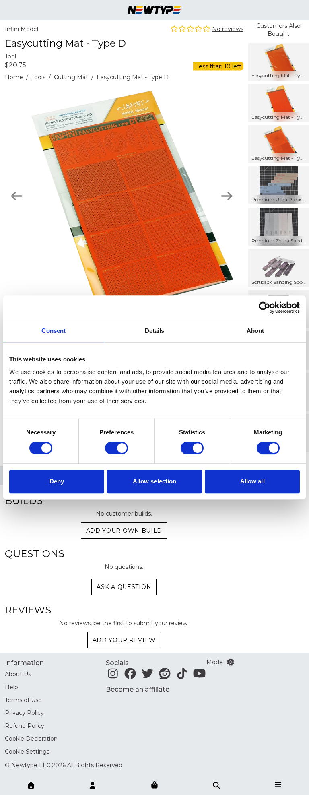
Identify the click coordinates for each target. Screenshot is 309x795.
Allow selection (155, 481)
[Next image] (227, 196)
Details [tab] (155, 330)
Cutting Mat (71, 77)
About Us (18, 674)
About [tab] (255, 330)
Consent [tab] (53, 330)
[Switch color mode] (230, 662)
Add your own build (124, 530)
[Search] (216, 784)
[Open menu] (278, 784)
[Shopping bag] (154, 785)
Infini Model (21, 29)
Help (11, 687)
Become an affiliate (137, 689)
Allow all (252, 481)
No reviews (227, 29)
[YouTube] (199, 675)
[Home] (31, 784)
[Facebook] (130, 675)
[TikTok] (182, 675)
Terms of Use (23, 700)
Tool (10, 56)
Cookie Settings (27, 751)
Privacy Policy (24, 713)
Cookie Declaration (31, 738)
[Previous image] (17, 196)
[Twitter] (147, 675)
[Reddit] (165, 675)
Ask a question (124, 587)
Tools (38, 77)
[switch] (116, 448)
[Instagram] (113, 675)
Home (14, 77)
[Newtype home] (154, 10)
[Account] (92, 784)
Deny (56, 481)
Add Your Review (124, 640)
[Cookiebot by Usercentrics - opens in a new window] (264, 307)
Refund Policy (24, 725)
